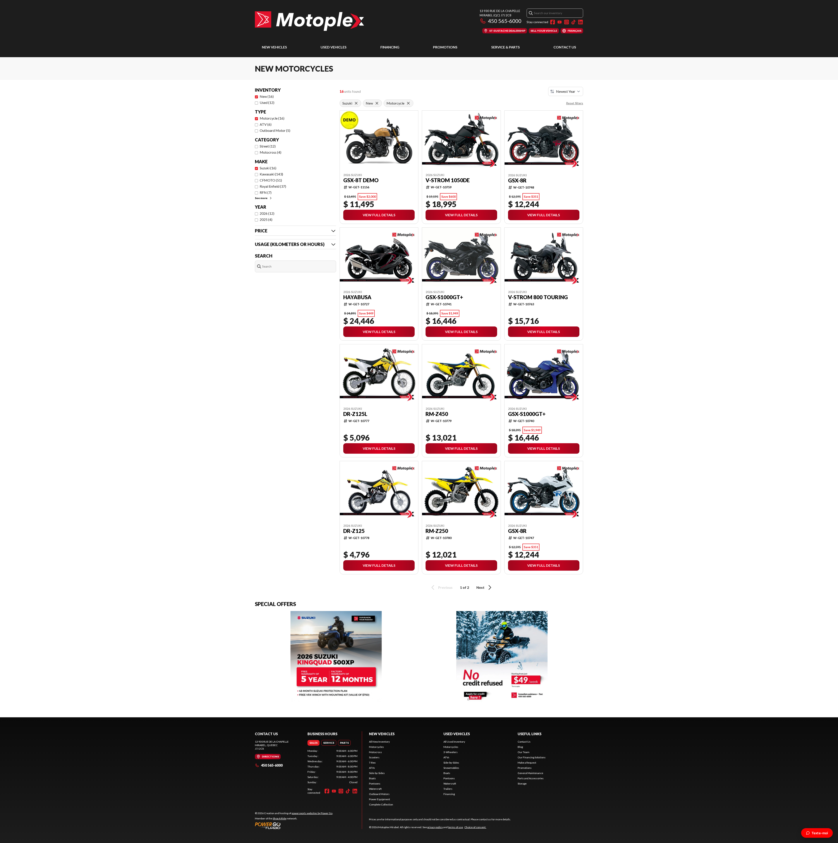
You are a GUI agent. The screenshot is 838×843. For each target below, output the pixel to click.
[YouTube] (559, 22)
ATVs (372, 767)
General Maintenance (530, 773)
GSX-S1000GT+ (444, 297)
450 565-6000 (504, 21)
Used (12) (267, 102)
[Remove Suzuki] (356, 103)
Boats (372, 778)
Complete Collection (381, 804)
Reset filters (574, 103)
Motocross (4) (270, 152)
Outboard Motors (379, 794)
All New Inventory (379, 741)
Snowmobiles (451, 767)
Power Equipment (379, 799)
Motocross (375, 752)
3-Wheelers (450, 752)
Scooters (374, 757)
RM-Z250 (437, 531)
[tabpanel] (332, 766)
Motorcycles (376, 747)
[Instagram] (566, 22)
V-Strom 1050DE (448, 180)
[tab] (313, 743)
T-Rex (372, 762)
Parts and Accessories (531, 778)
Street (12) (268, 146)
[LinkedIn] (580, 22)
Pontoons (374, 783)
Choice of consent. (475, 827)
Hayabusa (357, 297)
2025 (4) (266, 219)
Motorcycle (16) (272, 118)
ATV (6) (265, 124)
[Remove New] (377, 103)
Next (480, 587)
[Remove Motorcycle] (408, 103)
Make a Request (527, 762)
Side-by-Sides (377, 773)
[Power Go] (294, 825)
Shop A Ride (279, 818)
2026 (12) (267, 213)
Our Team (523, 752)
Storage (522, 783)
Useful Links (529, 734)
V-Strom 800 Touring (538, 297)
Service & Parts (505, 47)
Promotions (445, 47)
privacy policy (435, 827)
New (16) (267, 96)
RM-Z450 (437, 414)
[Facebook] (552, 22)
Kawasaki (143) (271, 174)
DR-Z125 (354, 531)
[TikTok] (573, 22)
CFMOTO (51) (271, 180)
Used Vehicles (334, 47)
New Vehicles (274, 47)
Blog (520, 747)
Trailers (447, 788)
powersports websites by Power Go (312, 813)
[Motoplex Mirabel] (309, 21)
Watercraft (375, 788)
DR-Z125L (355, 414)
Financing (389, 47)
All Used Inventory (454, 741)
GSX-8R (517, 180)
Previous (445, 587)
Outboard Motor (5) (275, 130)
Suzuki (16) (268, 168)
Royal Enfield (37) (273, 186)
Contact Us (564, 47)
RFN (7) (265, 192)
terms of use (455, 827)
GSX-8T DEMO (361, 180)
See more (261, 198)
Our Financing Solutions (532, 757)
